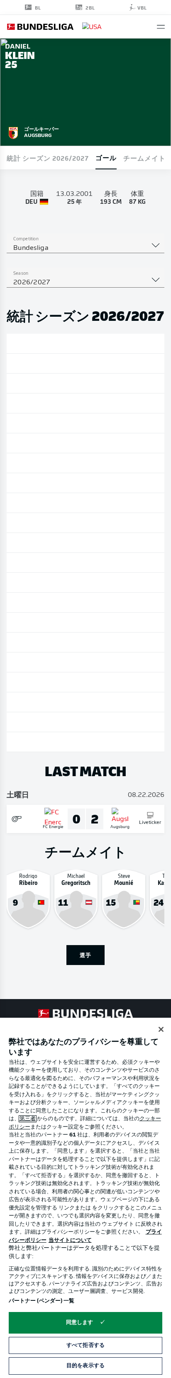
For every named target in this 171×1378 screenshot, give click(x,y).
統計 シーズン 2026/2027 (48, 157)
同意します (79, 1322)
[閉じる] (161, 1029)
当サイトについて (70, 1240)
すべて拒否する (85, 1345)
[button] (161, 27)
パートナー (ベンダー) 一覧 (42, 1301)
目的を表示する (85, 1365)
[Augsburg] (13, 131)
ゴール (106, 157)
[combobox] (85, 248)
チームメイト (144, 157)
